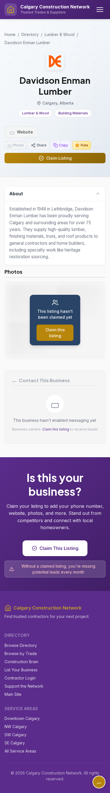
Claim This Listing (58, 548)
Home (10, 34)
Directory (30, 34)
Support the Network (24, 686)
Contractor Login (20, 678)
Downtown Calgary (22, 718)
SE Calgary (15, 742)
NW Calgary (16, 726)
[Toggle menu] (99, 9)
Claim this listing (55, 429)
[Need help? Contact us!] (99, 782)
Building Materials (73, 113)
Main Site (13, 694)
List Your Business (21, 669)
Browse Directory (21, 645)
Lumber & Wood (59, 34)
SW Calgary (16, 734)
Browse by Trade (21, 653)
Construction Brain (21, 661)
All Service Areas (20, 751)
